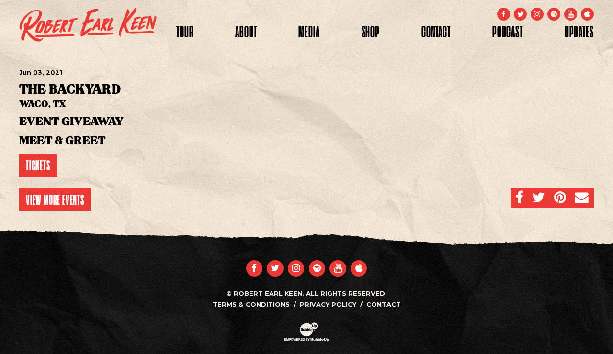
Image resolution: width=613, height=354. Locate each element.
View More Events (55, 199)
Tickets (38, 165)
